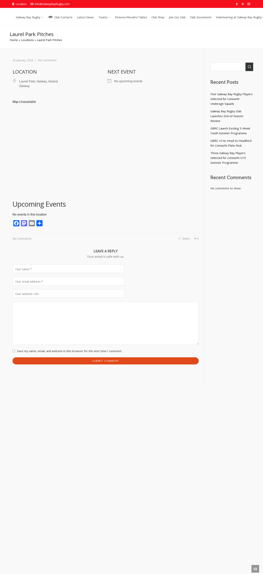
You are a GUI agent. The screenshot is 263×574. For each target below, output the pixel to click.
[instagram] (249, 4)
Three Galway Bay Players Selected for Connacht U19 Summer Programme (228, 157)
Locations (27, 40)
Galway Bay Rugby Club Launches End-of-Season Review (226, 116)
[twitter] (243, 4)
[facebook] (237, 4)
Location (21, 4)
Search (249, 67)
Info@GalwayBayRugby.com (52, 4)
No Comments (47, 60)
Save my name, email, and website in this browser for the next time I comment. (69, 351)
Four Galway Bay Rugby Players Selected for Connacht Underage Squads (231, 99)
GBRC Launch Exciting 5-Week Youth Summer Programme (230, 130)
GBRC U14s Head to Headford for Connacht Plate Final (230, 143)
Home (14, 40)
